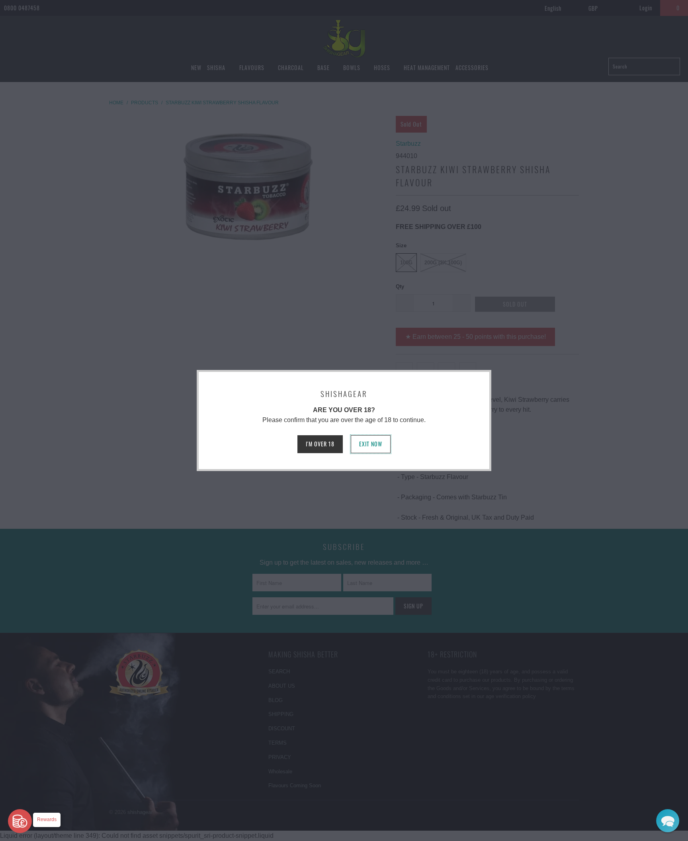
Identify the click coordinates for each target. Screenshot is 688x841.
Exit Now (370, 444)
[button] (667, 820)
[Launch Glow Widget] (20, 821)
